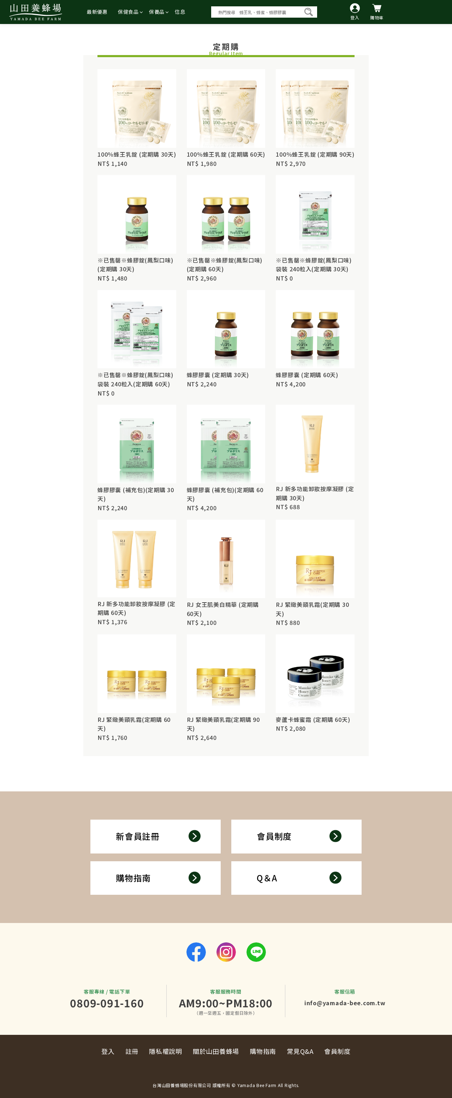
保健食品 (128, 11)
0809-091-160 (107, 1002)
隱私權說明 (165, 1051)
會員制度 (274, 836)
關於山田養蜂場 (216, 1051)
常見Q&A (300, 1051)
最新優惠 (97, 11)
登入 (108, 1051)
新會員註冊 (138, 836)
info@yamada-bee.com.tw (345, 1003)
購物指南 (133, 877)
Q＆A (267, 877)
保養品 (157, 11)
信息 (180, 11)
